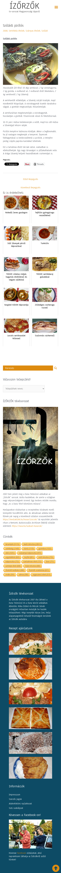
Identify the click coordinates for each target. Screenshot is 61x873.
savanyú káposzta (30, 552)
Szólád (44, 30)
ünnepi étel (13, 565)
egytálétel (13, 557)
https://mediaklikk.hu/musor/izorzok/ (20, 519)
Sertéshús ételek (16, 30)
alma (23, 574)
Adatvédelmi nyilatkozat (20, 803)
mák (10, 574)
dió (10, 552)
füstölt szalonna (39, 570)
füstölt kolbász (15, 570)
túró (29, 548)
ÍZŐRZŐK (24, 5)
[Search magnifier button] (55, 368)
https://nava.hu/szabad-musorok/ (27, 526)
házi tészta (32, 565)
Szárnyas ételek (33, 30)
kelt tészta (32, 544)
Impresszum (14, 794)
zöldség (12, 548)
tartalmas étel (32, 561)
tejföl (29, 557)
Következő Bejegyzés (30, 187)
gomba (45, 548)
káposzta (12, 561)
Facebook (21, 852)
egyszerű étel (41, 574)
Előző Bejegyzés (30, 179)
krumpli (12, 544)
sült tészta (46, 557)
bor (50, 561)
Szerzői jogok (15, 799)
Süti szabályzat (16, 808)
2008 (5, 30)
